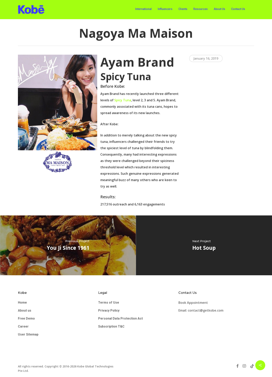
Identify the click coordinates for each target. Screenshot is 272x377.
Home (22, 302)
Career (23, 326)
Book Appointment (193, 302)
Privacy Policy (108, 310)
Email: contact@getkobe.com (200, 310)
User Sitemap (28, 334)
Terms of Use (108, 302)
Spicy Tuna (122, 100)
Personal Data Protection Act (120, 318)
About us (24, 310)
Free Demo (26, 318)
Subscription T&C (111, 326)
